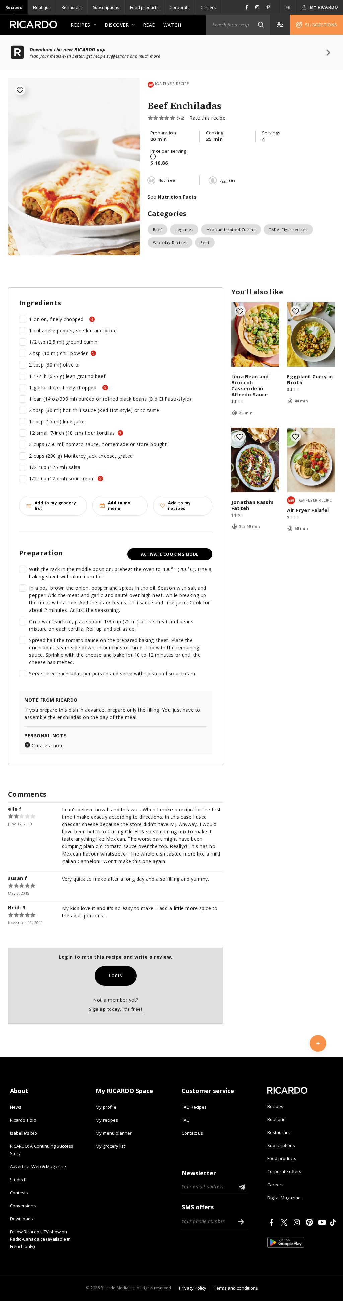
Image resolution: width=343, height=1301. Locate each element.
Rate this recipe (207, 118)
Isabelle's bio (23, 1133)
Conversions (23, 1206)
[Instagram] (298, 1222)
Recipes (13, 7)
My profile (106, 1107)
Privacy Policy (192, 1288)
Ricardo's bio (23, 1120)
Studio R (18, 1179)
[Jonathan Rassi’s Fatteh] (255, 460)
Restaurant (72, 7)
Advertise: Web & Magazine (38, 1166)
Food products (144, 7)
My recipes (107, 1120)
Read (149, 25)
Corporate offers (284, 1171)
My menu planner (114, 1133)
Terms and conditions (236, 1288)
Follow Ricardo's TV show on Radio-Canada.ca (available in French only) (40, 1239)
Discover (117, 25)
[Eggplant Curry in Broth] (311, 334)
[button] (261, 25)
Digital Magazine (284, 1198)
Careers (208, 7)
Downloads (21, 1219)
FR (288, 7)
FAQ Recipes (194, 1107)
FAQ (186, 1120)
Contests (19, 1193)
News (15, 1107)
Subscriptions (106, 7)
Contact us (192, 1133)
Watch (172, 25)
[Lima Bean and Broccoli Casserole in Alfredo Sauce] (255, 334)
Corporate (179, 7)
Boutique (42, 7)
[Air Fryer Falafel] (311, 460)
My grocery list (110, 1146)
